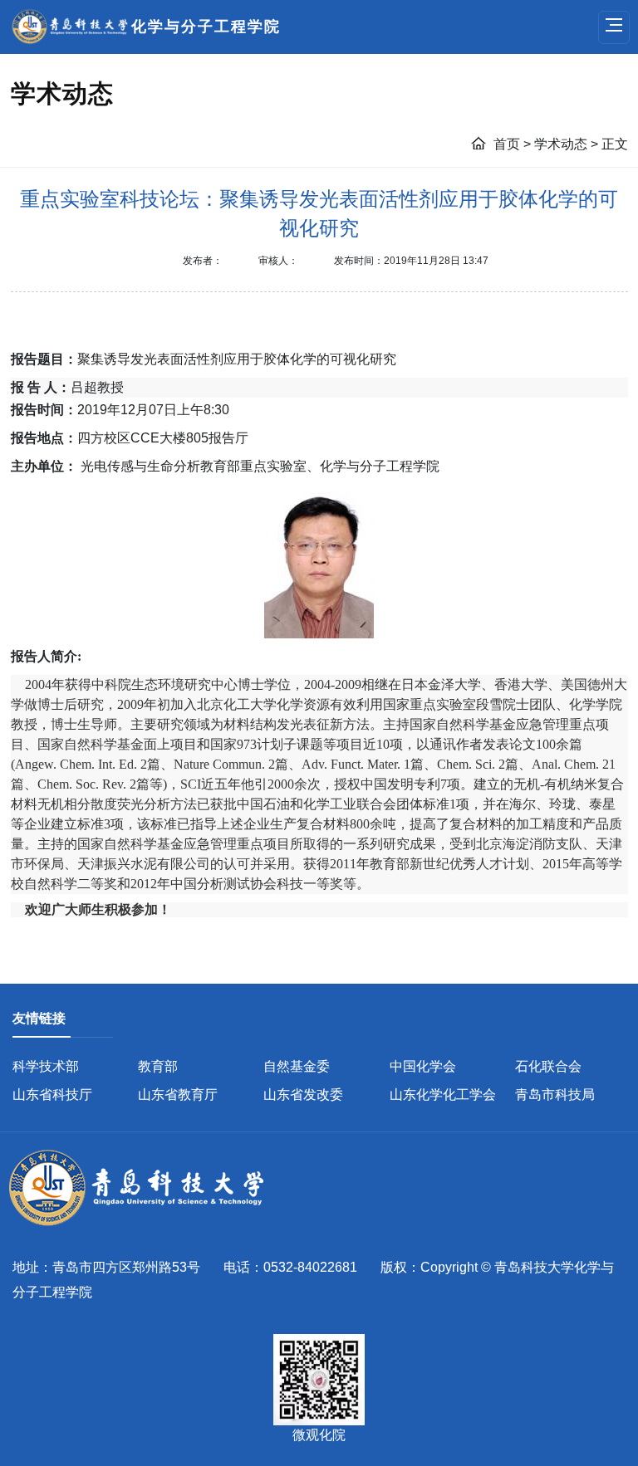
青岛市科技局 (555, 1094)
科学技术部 (45, 1066)
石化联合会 (548, 1066)
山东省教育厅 (178, 1094)
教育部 (158, 1066)
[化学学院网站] (145, 1188)
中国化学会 (423, 1066)
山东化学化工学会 (443, 1094)
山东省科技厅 (52, 1094)
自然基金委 (296, 1066)
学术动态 (562, 144)
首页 (508, 144)
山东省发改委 (303, 1094)
